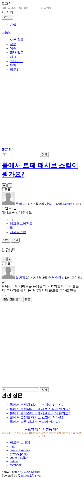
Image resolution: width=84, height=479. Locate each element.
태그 (13, 57)
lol (11, 219)
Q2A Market (32, 472)
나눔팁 (6, 32)
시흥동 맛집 (51, 429)
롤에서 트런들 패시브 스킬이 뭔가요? (36, 417)
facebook (16, 465)
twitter (14, 461)
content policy (19, 457)
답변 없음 (17, 52)
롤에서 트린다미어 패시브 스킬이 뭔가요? (40, 409)
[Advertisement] (42, 110)
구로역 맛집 (33, 429)
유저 (13, 65)
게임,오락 (52, 204)
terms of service (20, 450)
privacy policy (19, 454)
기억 (10, 12)
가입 (13, 24)
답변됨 (20, 277)
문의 (18, 204)
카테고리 (16, 61)
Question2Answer (29, 475)
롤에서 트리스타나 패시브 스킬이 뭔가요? (40, 413)
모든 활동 (17, 39)
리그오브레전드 (21, 223)
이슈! (13, 48)
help (12, 446)
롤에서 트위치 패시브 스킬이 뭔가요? (36, 404)
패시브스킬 (18, 232)
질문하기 (16, 69)
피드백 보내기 (20, 442)
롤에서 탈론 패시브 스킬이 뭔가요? (35, 421)
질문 (13, 44)
